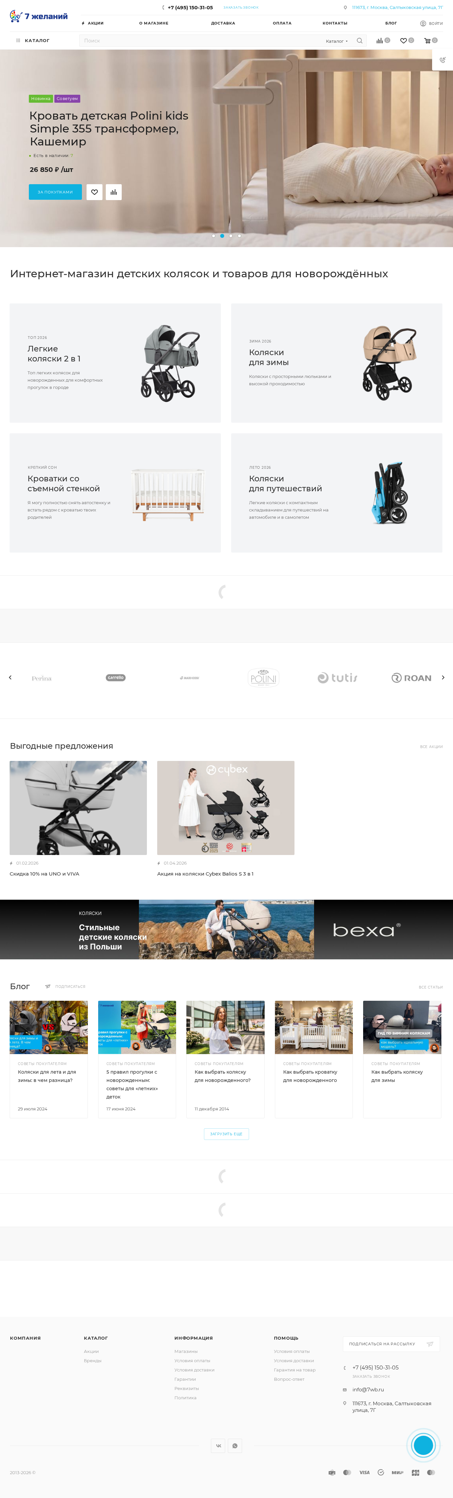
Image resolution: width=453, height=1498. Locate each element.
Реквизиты (186, 1388)
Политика (185, 1397)
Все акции (431, 747)
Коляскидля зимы (269, 357)
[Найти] (360, 40)
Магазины (186, 1351)
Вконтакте (218, 1446)
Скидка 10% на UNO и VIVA (44, 874)
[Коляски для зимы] (390, 363)
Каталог (96, 1338)
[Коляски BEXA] (226, 929)
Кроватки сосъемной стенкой (64, 483)
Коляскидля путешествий (285, 483)
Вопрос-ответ (289, 1379)
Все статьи (431, 987)
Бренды (92, 1360)
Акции (91, 1351)
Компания (25, 1338)
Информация (193, 1338)
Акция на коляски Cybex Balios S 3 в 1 (205, 874)
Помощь (286, 1338)
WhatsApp (235, 1446)
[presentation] (10, 677)
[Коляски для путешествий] (390, 493)
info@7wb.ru (368, 1389)
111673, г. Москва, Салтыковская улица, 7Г (397, 7)
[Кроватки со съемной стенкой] (168, 493)
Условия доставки (194, 1369)
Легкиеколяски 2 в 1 (54, 353)
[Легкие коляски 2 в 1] (168, 363)
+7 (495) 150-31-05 (190, 7)
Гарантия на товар (295, 1369)
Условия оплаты (192, 1360)
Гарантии (185, 1379)
